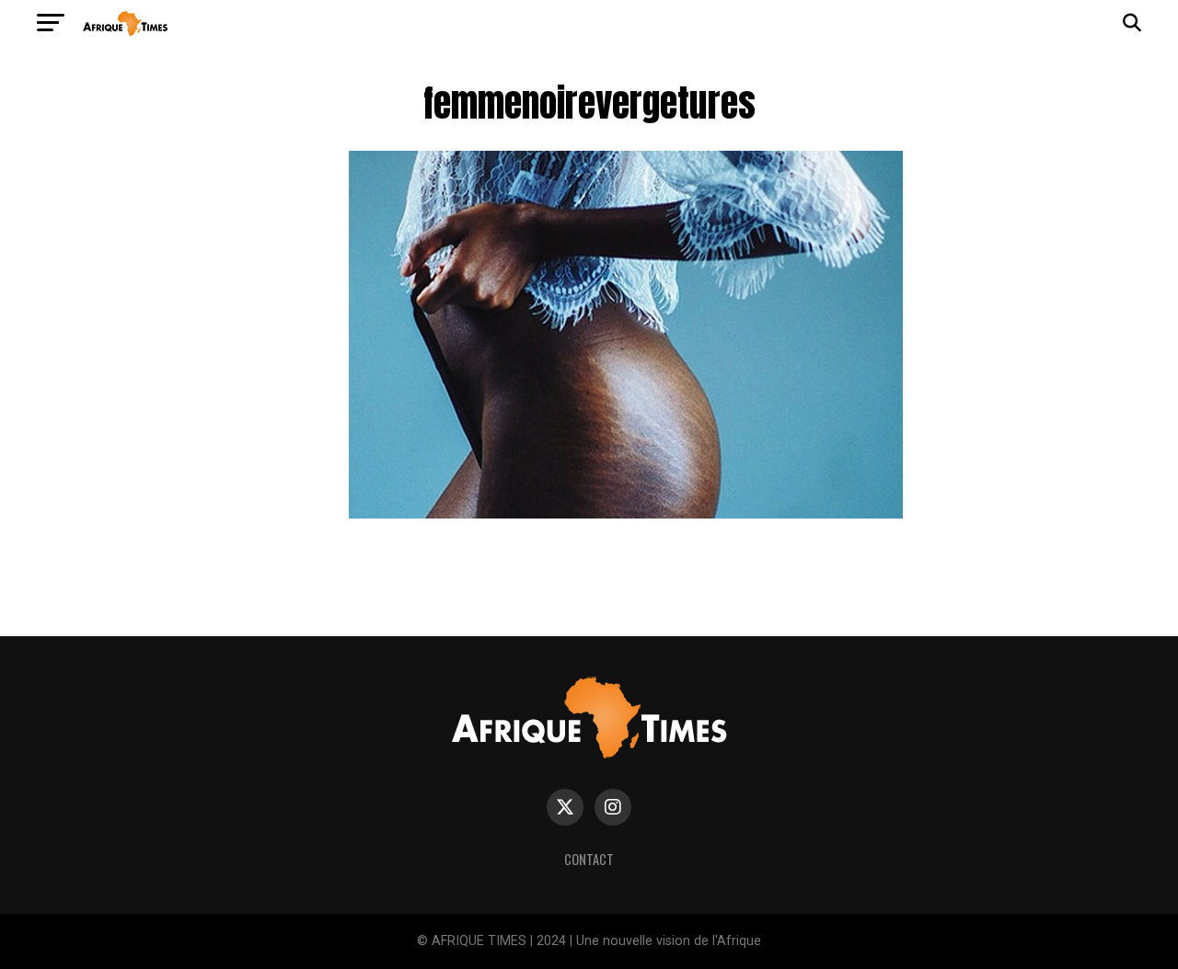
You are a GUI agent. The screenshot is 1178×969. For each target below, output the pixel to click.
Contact (589, 859)
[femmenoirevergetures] (626, 513)
